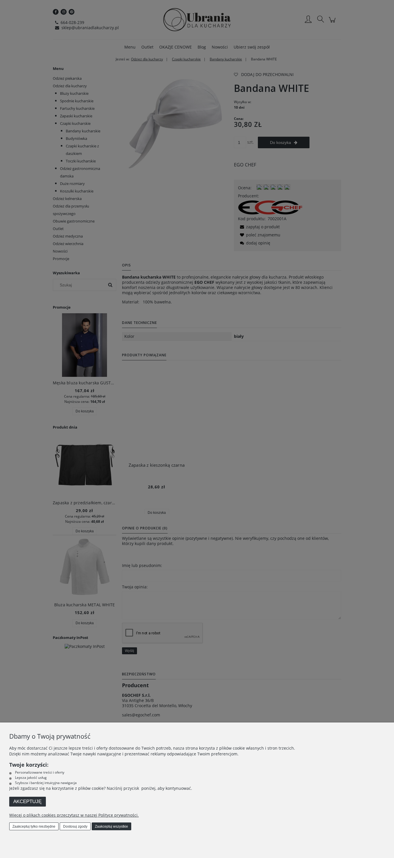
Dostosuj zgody (75, 826)
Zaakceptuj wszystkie (111, 826)
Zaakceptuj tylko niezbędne (33, 826)
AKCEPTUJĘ (27, 801)
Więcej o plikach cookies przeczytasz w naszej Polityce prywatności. (74, 815)
